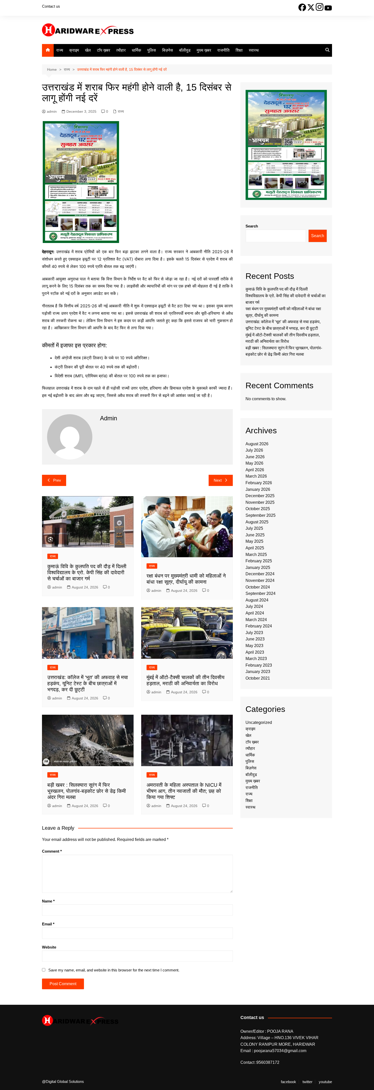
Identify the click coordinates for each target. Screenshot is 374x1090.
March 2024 (256, 620)
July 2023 (254, 632)
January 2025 (258, 567)
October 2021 (258, 678)
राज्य (59, 50)
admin (52, 111)
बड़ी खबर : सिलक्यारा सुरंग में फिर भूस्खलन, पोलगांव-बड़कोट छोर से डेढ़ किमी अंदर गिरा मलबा (86, 791)
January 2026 (258, 489)
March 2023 (256, 658)
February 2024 (259, 626)
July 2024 (254, 606)
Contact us (51, 6)
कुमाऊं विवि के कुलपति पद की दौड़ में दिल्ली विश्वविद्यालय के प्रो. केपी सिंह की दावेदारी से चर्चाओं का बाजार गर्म (86, 572)
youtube (325, 1082)
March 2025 (256, 554)
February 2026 (259, 483)
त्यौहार (121, 50)
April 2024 (255, 613)
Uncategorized (259, 722)
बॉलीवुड (185, 50)
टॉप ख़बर (103, 50)
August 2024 (257, 600)
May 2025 (254, 541)
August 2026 (257, 444)
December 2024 (260, 574)
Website (49, 947)
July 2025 (254, 528)
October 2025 (258, 509)
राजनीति (223, 50)
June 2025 (255, 535)
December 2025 (260, 496)
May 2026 (254, 463)
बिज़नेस (167, 50)
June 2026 (255, 457)
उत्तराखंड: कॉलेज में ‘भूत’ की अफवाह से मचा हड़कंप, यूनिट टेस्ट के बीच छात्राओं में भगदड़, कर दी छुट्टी (87, 683)
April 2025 (255, 548)
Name (48, 901)
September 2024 (261, 593)
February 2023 (259, 665)
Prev (57, 480)
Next (218, 480)
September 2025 (261, 515)
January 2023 (258, 671)
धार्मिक (136, 50)
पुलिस (151, 50)
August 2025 (257, 522)
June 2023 (255, 639)
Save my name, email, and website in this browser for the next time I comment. (113, 970)
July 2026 (254, 450)
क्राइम (74, 50)
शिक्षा (239, 50)
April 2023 (255, 652)
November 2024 (260, 580)
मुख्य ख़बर (204, 50)
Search (252, 226)
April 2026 (255, 470)
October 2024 (258, 587)
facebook (288, 1082)
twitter (307, 1082)
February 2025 (259, 561)
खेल (88, 50)
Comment (52, 851)
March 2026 (256, 476)
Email (48, 924)
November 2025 (260, 502)
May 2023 (254, 645)
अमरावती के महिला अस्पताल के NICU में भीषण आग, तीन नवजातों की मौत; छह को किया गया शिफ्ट (184, 791)
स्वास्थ (254, 50)
